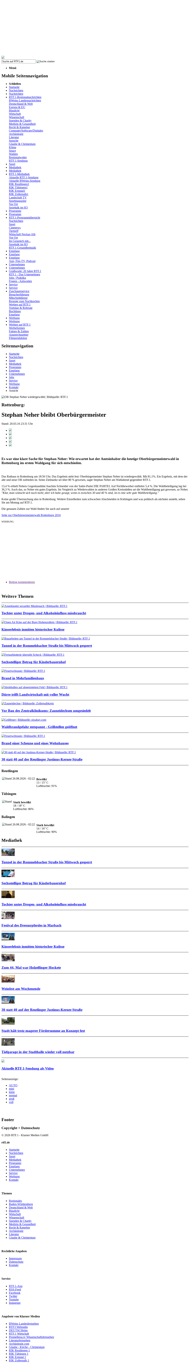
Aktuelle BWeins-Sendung (24, 180)
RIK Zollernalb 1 (19, 1360)
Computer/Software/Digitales (26, 130)
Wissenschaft (16, 117)
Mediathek (15, 167)
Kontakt (13, 387)
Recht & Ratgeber (19, 127)
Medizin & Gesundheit (22, 123)
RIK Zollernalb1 (18, 194)
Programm (15, 210)
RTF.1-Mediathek (19, 174)
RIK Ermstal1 (17, 190)
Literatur (14, 137)
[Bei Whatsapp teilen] (10, 437)
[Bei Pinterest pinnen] (10, 441)
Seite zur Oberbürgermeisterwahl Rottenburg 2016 (31, 515)
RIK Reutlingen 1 (19, 1350)
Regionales (15, 1200)
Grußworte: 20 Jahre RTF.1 (25, 271)
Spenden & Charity (20, 120)
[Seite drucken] (10, 445)
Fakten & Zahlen (19, 331)
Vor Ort (13, 204)
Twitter (13, 1296)
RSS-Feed (15, 1289)
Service (13, 284)
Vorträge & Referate (20, 307)
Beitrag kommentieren (22, 582)
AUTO (13, 1085)
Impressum (15, 1258)
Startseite (14, 87)
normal (13, 1095)
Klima (12, 147)
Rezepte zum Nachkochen (24, 301)
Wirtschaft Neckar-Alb (22, 234)
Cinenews (15, 227)
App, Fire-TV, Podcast (22, 261)
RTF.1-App (15, 1286)
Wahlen (13, 154)
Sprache (13, 140)
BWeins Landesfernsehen (24, 1323)
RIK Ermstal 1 (17, 1357)
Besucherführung (19, 294)
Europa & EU (17, 107)
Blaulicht (14, 110)
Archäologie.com (19, 1343)
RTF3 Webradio (18, 1327)
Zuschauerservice (19, 291)
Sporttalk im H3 (18, 207)
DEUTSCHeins (18, 1330)
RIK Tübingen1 (18, 187)
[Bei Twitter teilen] (10, 434)
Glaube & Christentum (22, 144)
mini (11, 1088)
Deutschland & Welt (21, 103)
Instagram (14, 1302)
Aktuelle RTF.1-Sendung (23, 177)
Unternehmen (17, 264)
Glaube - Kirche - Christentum (27, 1347)
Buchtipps (15, 311)
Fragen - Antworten (20, 281)
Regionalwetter (18, 157)
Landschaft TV (18, 197)
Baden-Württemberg (21, 1204)
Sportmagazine (17, 200)
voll (11, 1102)
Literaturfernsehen (19, 1340)
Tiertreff (13, 231)
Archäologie (16, 133)
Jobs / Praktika (17, 277)
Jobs (11, 377)
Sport (12, 164)
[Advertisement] (95, 28)
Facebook (14, 1292)
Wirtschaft (15, 113)
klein (12, 1092)
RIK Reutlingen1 (19, 184)
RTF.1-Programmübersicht (24, 217)
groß (11, 1098)
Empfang (14, 251)
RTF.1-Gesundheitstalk (22, 247)
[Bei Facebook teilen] (10, 430)
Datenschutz (16, 1261)
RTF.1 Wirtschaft (19, 1333)
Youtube (14, 1299)
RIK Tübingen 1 (18, 1353)
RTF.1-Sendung (18, 160)
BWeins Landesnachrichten (25, 100)
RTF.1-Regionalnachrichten (25, 97)
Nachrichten (16, 90)
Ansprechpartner (18, 334)
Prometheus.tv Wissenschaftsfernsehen (31, 1337)
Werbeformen (17, 328)
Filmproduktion (18, 338)
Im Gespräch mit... (20, 241)
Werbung (14, 317)
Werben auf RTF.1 (20, 304)
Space (12, 150)
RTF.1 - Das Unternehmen (24, 274)
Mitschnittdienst (18, 297)
